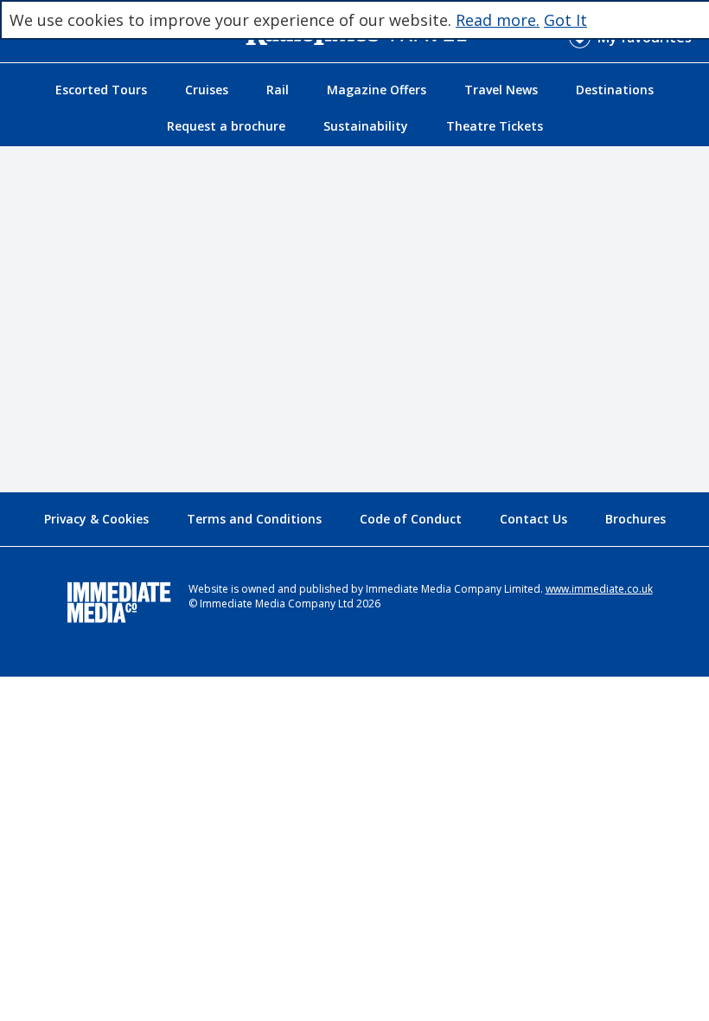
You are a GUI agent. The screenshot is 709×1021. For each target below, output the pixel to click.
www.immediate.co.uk (599, 588)
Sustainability (365, 126)
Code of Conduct (411, 518)
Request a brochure (226, 126)
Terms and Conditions (254, 518)
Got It (565, 20)
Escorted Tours (101, 89)
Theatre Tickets (494, 126)
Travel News (501, 89)
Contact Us (533, 518)
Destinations (615, 89)
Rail (277, 89)
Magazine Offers (376, 89)
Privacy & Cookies (96, 518)
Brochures (635, 518)
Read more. (498, 20)
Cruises (206, 89)
